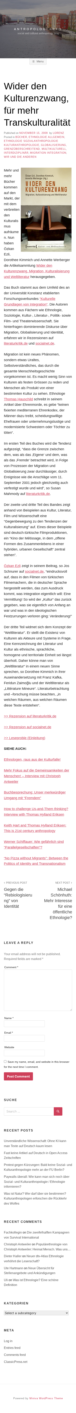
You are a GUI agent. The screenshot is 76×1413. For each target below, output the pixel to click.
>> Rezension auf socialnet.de (27, 727)
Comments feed (15, 1354)
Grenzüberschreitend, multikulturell (35, 148)
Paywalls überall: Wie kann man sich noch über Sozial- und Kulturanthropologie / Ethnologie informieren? (36, 1181)
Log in (8, 1341)
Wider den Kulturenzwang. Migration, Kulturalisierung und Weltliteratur (37, 271)
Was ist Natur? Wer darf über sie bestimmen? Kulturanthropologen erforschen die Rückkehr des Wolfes (35, 1198)
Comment (11, 967)
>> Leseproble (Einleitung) (24, 738)
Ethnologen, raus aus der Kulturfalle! (32, 759)
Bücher (21, 137)
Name (8, 1018)
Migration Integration (48, 152)
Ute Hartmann (14, 1268)
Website (9, 1047)
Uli (6, 1280)
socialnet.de (44, 343)
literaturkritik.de (16, 343)
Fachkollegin (13, 1232)
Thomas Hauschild (18, 399)
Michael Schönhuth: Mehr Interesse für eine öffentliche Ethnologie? (58, 900)
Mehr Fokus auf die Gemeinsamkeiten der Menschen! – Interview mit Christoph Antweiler (36, 776)
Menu (40, 61)
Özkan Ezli (12, 566)
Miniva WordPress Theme (46, 1398)
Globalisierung (53, 145)
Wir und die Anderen (20, 156)
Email (8, 1032)
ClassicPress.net (15, 1361)
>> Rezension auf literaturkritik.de (30, 716)
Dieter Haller (13, 1256)
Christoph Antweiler (18, 1244)
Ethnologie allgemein (46, 137)
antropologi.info (38, 29)
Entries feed (12, 1347)
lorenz (58, 133)
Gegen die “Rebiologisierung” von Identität (18, 895)
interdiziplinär (16, 152)
